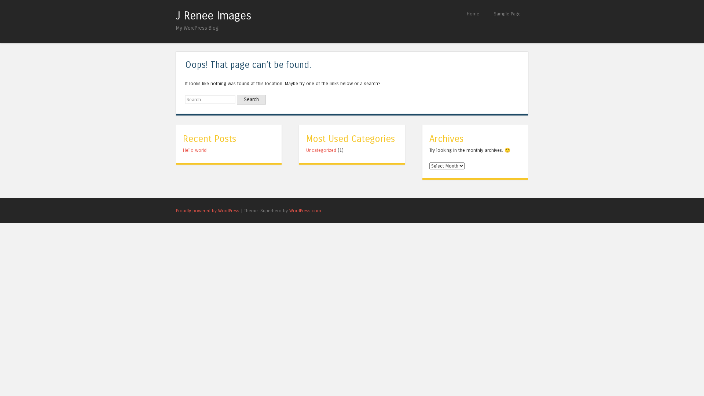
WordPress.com (305, 210)
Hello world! (195, 150)
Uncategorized (321, 150)
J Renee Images (214, 15)
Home (473, 13)
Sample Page (507, 13)
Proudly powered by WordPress (207, 210)
